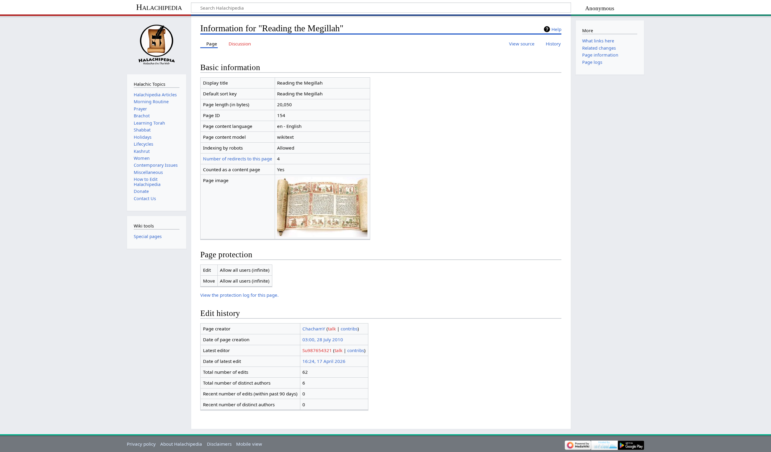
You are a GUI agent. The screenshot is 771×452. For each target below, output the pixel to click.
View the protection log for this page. (239, 295)
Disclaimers (219, 444)
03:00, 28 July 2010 (322, 339)
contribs (349, 329)
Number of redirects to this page (237, 159)
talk (332, 329)
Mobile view (249, 444)
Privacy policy (141, 444)
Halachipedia (159, 7)
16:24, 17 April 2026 (323, 361)
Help (556, 29)
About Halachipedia (181, 444)
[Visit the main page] (156, 44)
